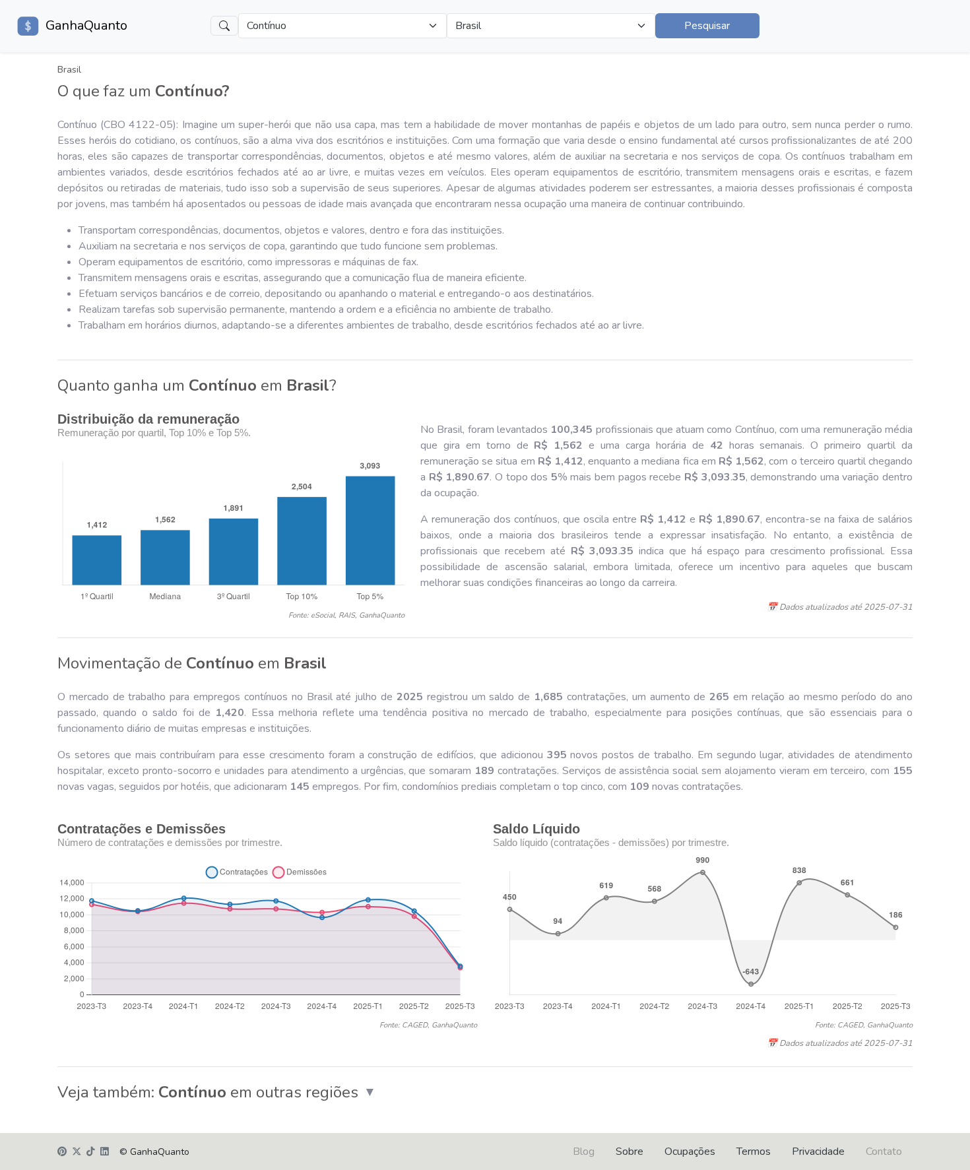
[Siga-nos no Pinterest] (62, 1152)
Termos (753, 1151)
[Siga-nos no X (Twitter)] (76, 1152)
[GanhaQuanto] (29, 26)
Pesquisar (707, 25)
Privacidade (818, 1151)
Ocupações (689, 1151)
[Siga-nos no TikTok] (90, 1152)
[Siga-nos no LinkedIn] (104, 1152)
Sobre (629, 1151)
